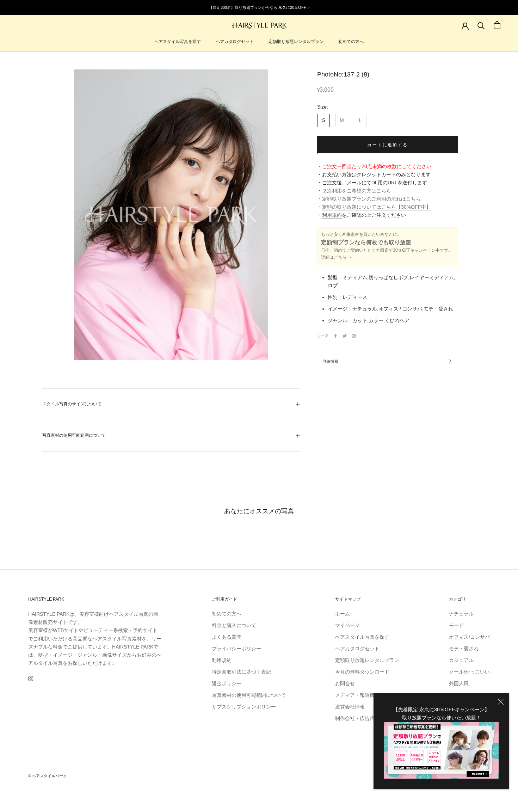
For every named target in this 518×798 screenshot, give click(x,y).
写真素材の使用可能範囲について (74, 435)
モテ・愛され (464, 648)
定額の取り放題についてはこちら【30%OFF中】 (376, 207)
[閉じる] (501, 702)
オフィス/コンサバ (469, 637)
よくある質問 (226, 637)
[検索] (481, 25)
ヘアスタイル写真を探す (177, 41)
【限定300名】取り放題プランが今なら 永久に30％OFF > (259, 7)
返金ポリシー (226, 683)
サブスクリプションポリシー (244, 707)
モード (456, 625)
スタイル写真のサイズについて (71, 403)
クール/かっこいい (469, 672)
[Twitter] (345, 336)
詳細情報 (330, 361)
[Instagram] (30, 678)
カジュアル (461, 660)
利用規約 (332, 215)
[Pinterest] (354, 336)
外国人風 (459, 683)
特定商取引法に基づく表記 (241, 672)
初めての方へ (351, 41)
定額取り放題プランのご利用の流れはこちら (371, 199)
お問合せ (345, 683)
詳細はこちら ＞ (336, 257)
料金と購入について (234, 625)
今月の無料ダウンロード (362, 672)
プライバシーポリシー (236, 648)
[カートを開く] (497, 25)
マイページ (347, 625)
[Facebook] (335, 336)
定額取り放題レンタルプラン (296, 41)
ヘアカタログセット (235, 41)
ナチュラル (461, 613)
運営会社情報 (350, 707)
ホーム (342, 613)
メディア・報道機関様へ (362, 695)
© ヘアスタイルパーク (47, 776)
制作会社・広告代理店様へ (364, 718)
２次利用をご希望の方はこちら (356, 191)
